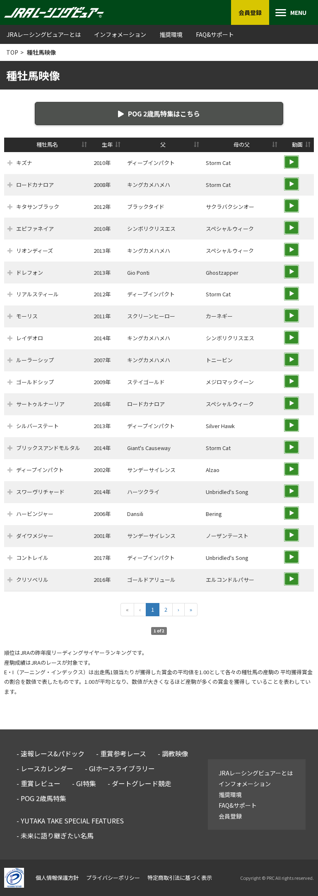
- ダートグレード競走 (139, 783)
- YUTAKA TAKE (70, 821)
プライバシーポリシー (113, 877)
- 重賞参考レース (121, 753)
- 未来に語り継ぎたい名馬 (55, 835)
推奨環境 (171, 34)
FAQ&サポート (215, 34)
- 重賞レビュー (38, 783)
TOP (12, 52)
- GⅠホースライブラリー (120, 768)
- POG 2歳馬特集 (41, 798)
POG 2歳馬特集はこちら (164, 114)
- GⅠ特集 (84, 783)
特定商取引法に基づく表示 (179, 877)
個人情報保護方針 (57, 877)
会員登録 (230, 816)
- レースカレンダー (45, 768)
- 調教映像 (173, 753)
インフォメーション (120, 34)
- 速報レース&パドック (50, 753)
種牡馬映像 (41, 52)
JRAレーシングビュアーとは (44, 34)
